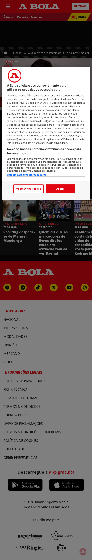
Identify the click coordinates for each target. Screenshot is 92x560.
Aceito (60, 188)
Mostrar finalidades (28, 188)
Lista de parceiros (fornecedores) (27, 174)
